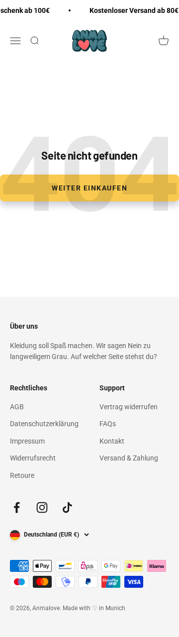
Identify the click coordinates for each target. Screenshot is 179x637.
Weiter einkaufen (89, 188)
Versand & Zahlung (128, 458)
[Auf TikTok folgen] (67, 507)
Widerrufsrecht (33, 458)
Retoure (22, 475)
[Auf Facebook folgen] (16, 507)
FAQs (107, 424)
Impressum (27, 441)
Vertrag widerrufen (128, 407)
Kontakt (111, 441)
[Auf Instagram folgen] (42, 507)
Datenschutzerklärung (44, 424)
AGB (17, 407)
